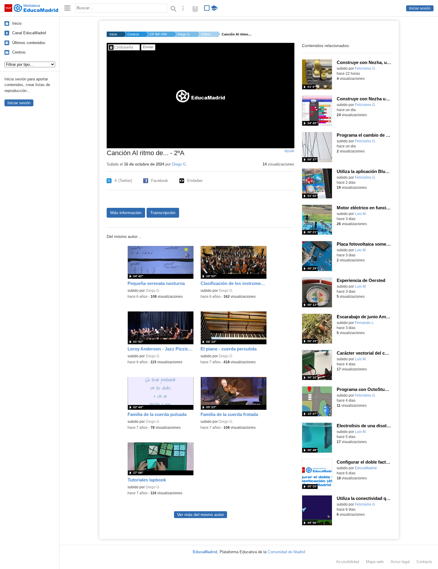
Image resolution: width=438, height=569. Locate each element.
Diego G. (184, 34)
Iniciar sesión (420, 8)
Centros (19, 52)
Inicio (16, 23)
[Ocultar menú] (67, 8)
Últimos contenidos (28, 42)
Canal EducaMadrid (29, 33)
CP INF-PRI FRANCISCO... (158, 34)
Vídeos (206, 34)
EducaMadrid (366, 468)
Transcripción (162, 212)
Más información (126, 212)
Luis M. (360, 214)
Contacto (424, 561)
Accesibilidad (347, 561)
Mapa (374, 561)
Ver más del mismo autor (200, 514)
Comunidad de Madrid (286, 552)
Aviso (400, 561)
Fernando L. (365, 323)
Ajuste (289, 151)
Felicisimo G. (365, 68)
